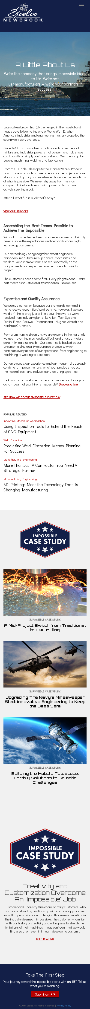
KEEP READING (45, 939)
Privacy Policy (64, 1005)
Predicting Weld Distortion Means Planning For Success (42, 448)
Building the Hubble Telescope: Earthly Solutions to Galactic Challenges (45, 777)
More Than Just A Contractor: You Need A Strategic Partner (40, 467)
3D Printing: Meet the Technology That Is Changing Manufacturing (40, 487)
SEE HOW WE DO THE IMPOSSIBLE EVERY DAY (31, 397)
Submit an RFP (45, 994)
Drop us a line (68, 384)
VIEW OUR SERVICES (15, 211)
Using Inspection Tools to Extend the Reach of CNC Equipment (42, 428)
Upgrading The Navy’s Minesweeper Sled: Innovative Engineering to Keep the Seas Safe (45, 701)
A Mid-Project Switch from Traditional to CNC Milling (45, 627)
